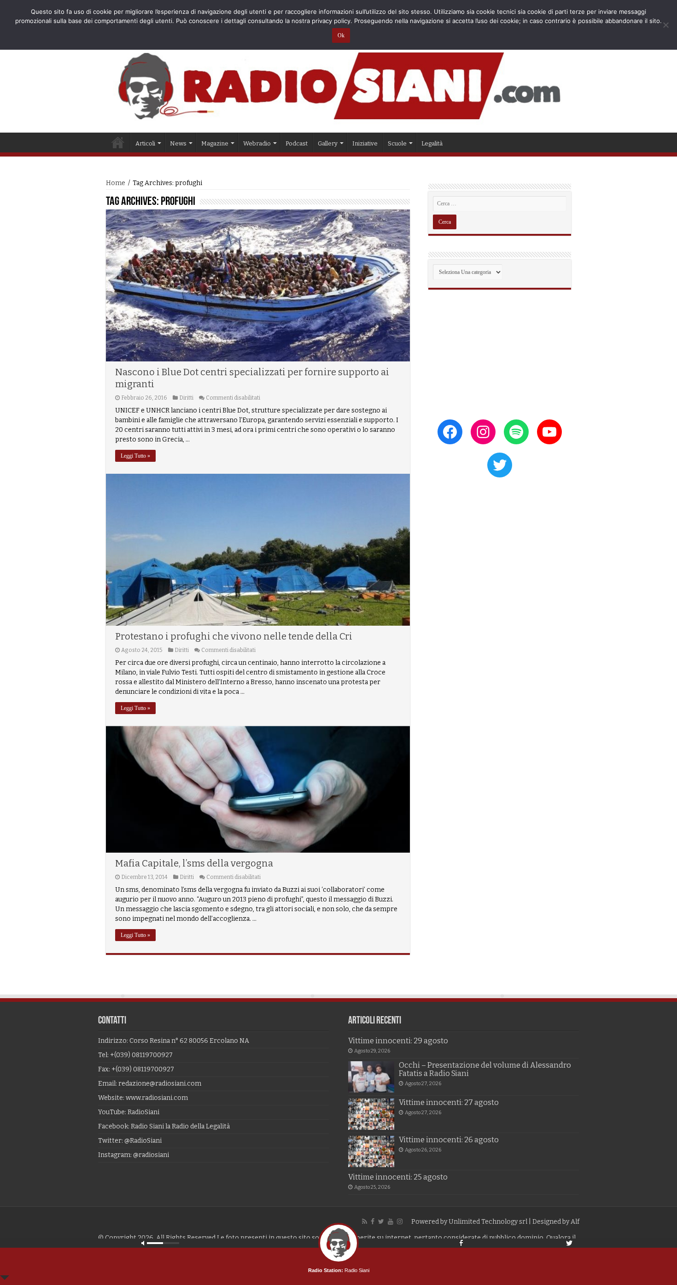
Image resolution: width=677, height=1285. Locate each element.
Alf (575, 1222)
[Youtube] (390, 1221)
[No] (665, 24)
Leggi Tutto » (135, 456)
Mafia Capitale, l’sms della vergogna (194, 863)
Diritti (186, 398)
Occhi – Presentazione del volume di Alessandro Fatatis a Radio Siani (485, 1069)
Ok (341, 35)
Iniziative (365, 143)
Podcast (297, 143)
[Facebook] (372, 1221)
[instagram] (399, 1221)
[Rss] (364, 1221)
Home (118, 142)
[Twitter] (381, 1221)
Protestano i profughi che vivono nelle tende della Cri (233, 636)
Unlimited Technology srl (488, 1222)
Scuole (397, 143)
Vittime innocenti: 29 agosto (398, 1040)
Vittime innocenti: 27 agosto (449, 1102)
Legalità (432, 143)
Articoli (145, 143)
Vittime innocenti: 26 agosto (449, 1139)
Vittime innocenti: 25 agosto (398, 1177)
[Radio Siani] (338, 86)
